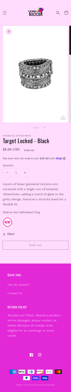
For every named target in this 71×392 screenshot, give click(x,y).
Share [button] (11, 234)
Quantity (8, 165)
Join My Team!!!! (19, 284)
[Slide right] (44, 128)
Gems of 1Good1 (30, 385)
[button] (5, 13)
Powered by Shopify (46, 385)
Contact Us (15, 293)
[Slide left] (27, 128)
